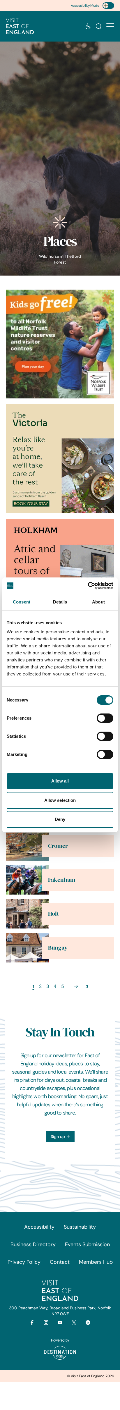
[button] (110, 26)
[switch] (105, 718)
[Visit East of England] (20, 26)
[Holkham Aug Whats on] (60, 573)
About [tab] (98, 601)
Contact (60, 1262)
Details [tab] (60, 601)
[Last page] (87, 986)
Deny (60, 819)
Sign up (58, 1136)
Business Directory (33, 1244)
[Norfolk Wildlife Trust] (60, 344)
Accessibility (39, 1227)
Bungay (58, 947)
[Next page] (76, 986)
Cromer (58, 845)
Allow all (60, 780)
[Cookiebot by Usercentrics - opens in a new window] (87, 585)
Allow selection (60, 800)
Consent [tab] (21, 601)
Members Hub (96, 1262)
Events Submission (87, 1244)
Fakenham (61, 879)
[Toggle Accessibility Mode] (108, 5)
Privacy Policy (24, 1262)
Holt (53, 913)
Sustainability (80, 1227)
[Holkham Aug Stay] (60, 458)
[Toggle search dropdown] (99, 26)
